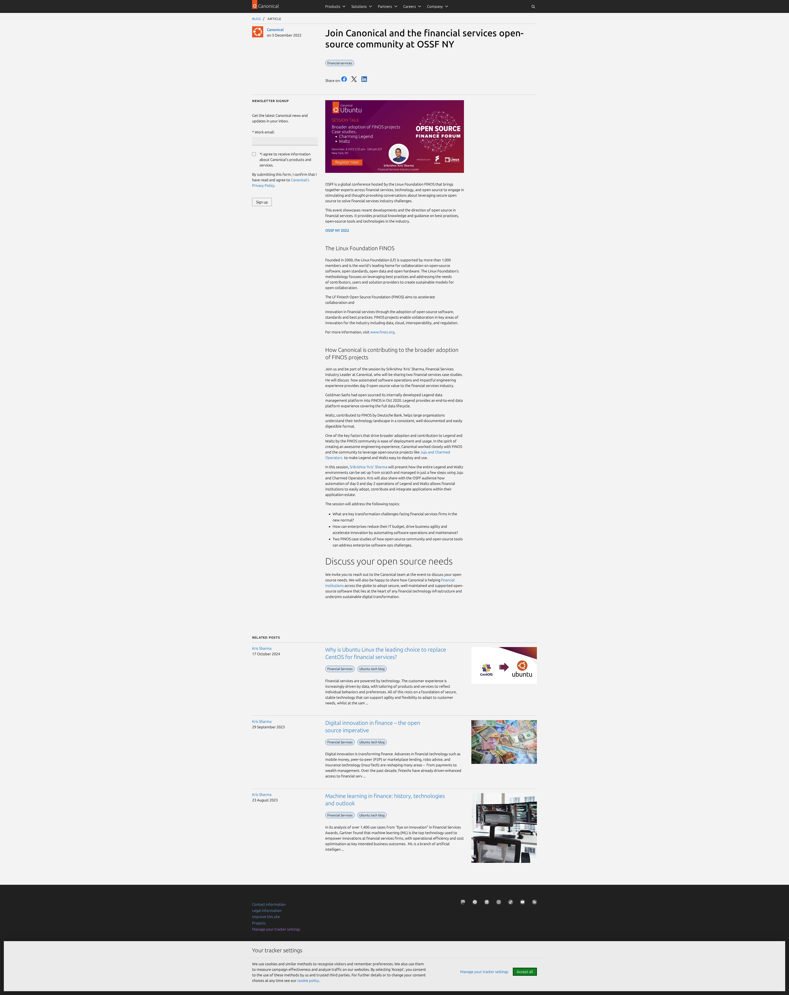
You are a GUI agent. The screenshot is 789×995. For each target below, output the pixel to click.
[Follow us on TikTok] (509, 903)
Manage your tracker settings (276, 929)
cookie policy (308, 980)
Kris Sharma (261, 648)
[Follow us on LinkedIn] (485, 903)
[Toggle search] (533, 6)
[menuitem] (335, 6)
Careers (409, 6)
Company (435, 6)
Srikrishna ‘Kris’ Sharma (368, 467)
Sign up (262, 202)
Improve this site (266, 917)
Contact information (269, 904)
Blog (256, 18)
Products (332, 6)
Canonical (275, 30)
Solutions (359, 6)
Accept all (525, 972)
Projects (259, 923)
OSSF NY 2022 (337, 230)
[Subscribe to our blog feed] (533, 903)
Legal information (266, 910)
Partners (385, 6)
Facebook (344, 79)
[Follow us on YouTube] (521, 903)
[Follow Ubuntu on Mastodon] (461, 903)
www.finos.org (382, 332)
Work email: (265, 132)
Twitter (354, 79)
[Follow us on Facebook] (473, 903)
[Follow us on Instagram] (497, 903)
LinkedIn (364, 79)
